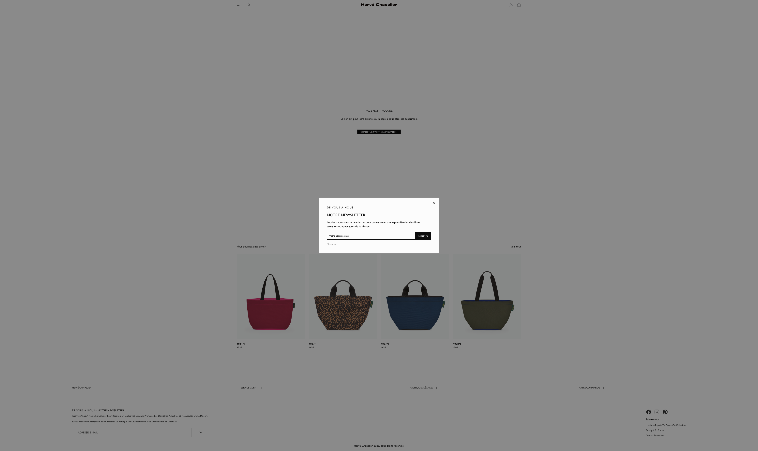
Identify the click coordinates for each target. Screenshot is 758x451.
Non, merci (332, 244)
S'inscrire (423, 235)
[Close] (434, 203)
